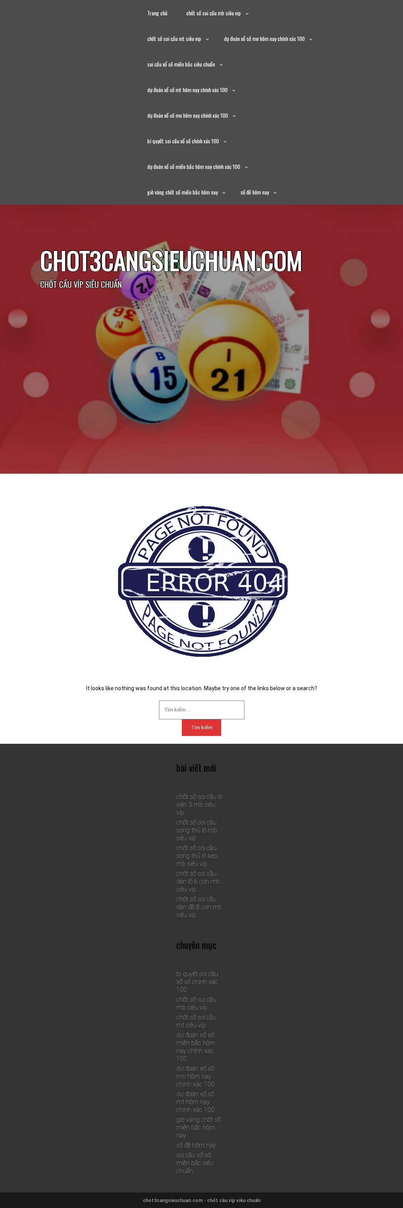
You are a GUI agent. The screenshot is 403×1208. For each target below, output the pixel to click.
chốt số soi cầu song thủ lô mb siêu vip (196, 830)
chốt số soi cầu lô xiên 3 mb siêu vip (199, 804)
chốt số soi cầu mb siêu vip (213, 13)
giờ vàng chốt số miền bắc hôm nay (182, 192)
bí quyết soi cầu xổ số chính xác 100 (183, 141)
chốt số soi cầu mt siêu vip (174, 38)
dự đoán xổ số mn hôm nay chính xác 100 (264, 38)
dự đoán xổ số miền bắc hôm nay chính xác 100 (193, 166)
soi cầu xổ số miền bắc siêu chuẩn (181, 64)
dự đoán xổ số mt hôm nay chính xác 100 (187, 89)
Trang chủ (157, 13)
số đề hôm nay (254, 192)
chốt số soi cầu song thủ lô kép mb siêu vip (196, 855)
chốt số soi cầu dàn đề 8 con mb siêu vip (199, 907)
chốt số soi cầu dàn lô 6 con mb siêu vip (198, 881)
